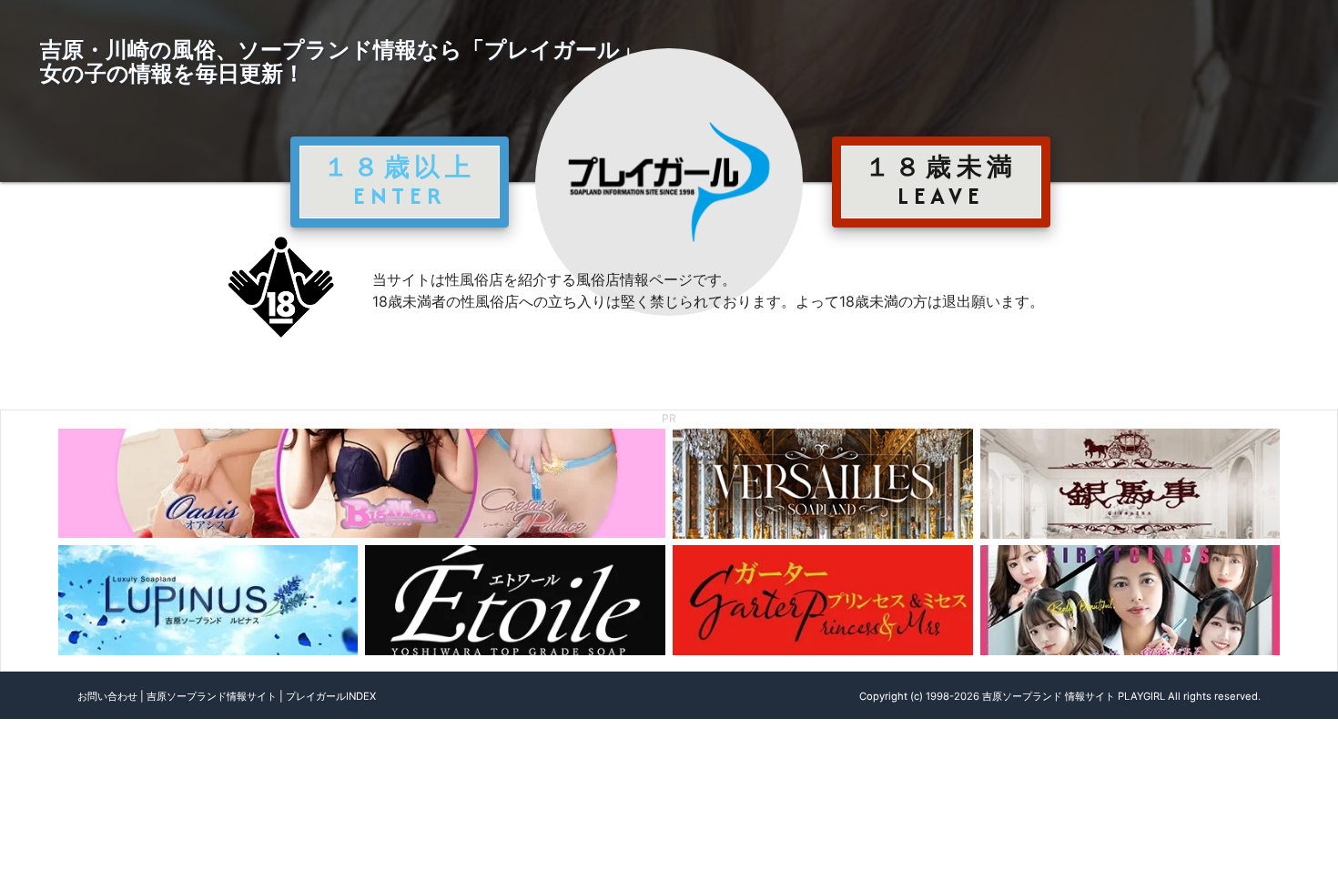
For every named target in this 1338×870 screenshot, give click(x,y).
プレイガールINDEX (331, 696)
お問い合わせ (107, 696)
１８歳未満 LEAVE (941, 181)
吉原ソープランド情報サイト (212, 696)
